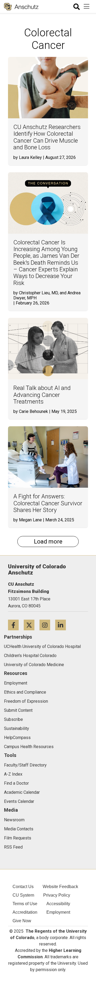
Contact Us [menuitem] (23, 886)
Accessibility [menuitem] (58, 903)
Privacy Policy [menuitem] (56, 895)
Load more (48, 541)
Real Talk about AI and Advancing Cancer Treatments (42, 395)
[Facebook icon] (16, 624)
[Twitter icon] (31, 624)
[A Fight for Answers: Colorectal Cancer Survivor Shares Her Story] (48, 457)
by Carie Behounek (30, 411)
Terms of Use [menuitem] (25, 903)
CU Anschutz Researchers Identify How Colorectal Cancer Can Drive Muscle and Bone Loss (47, 137)
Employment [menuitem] (58, 912)
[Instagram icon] (47, 624)
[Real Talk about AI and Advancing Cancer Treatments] (48, 348)
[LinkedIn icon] (62, 624)
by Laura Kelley (27, 157)
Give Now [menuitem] (22, 921)
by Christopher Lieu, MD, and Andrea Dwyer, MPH (47, 295)
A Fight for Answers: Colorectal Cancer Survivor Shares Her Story (47, 503)
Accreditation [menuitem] (25, 912)
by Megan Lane (27, 519)
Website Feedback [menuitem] (60, 886)
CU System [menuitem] (23, 895)
